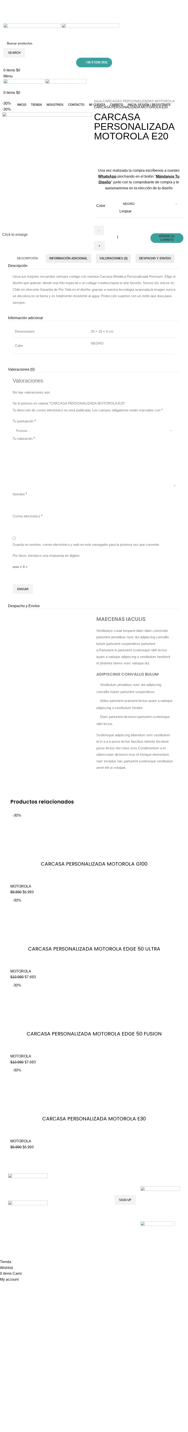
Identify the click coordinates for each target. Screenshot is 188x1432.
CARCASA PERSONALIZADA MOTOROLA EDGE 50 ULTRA (94, 948)
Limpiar (125, 211)
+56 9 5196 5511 (97, 62)
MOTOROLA (164, 101)
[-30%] (69, 835)
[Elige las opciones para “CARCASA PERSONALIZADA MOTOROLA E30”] (79, 1090)
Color (100, 206)
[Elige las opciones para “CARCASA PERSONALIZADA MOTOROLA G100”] (79, 835)
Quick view (91, 835)
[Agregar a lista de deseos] (116, 835)
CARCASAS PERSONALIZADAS (129, 101)
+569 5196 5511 (96, 3)
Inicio (98, 101)
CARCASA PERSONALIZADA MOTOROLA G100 (94, 863)
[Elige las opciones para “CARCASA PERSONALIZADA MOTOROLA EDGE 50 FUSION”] (79, 1005)
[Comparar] (103, 835)
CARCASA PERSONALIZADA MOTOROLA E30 (94, 1118)
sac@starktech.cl (96, 14)
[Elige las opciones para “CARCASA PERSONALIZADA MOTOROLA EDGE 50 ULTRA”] (79, 920)
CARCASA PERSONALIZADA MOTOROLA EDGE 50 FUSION (94, 1033)
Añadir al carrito (167, 238)
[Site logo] (32, 31)
